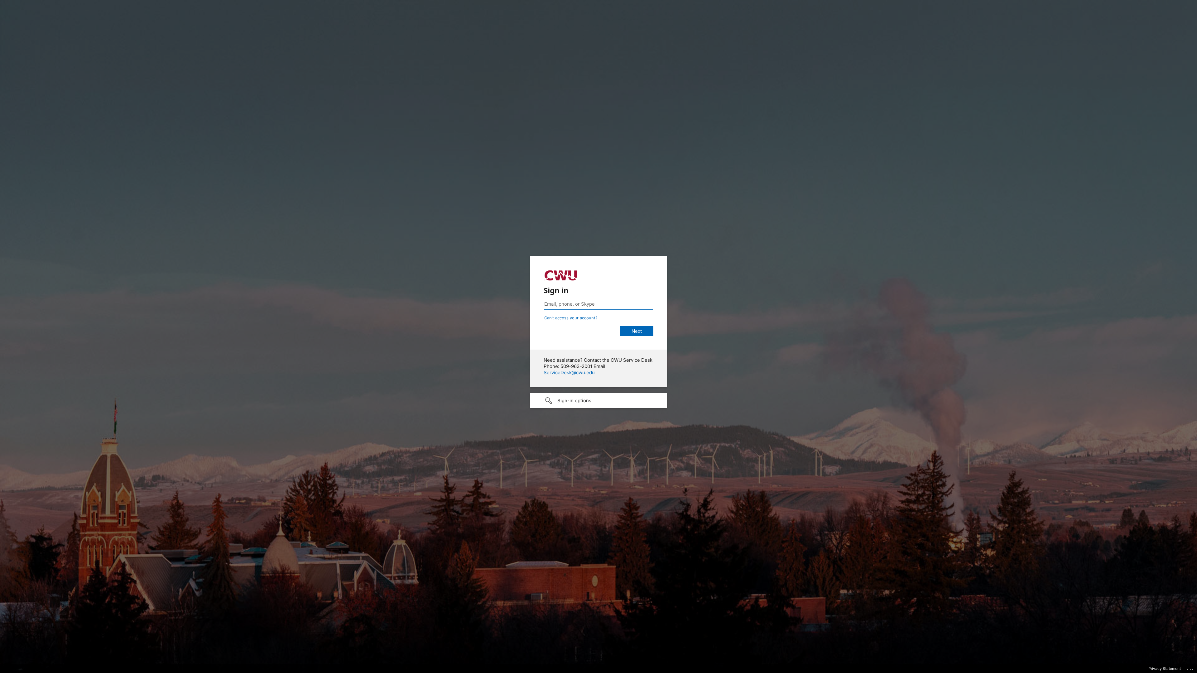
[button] (598, 400)
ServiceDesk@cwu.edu (569, 372)
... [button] (1191, 668)
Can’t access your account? (571, 317)
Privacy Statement (1164, 668)
